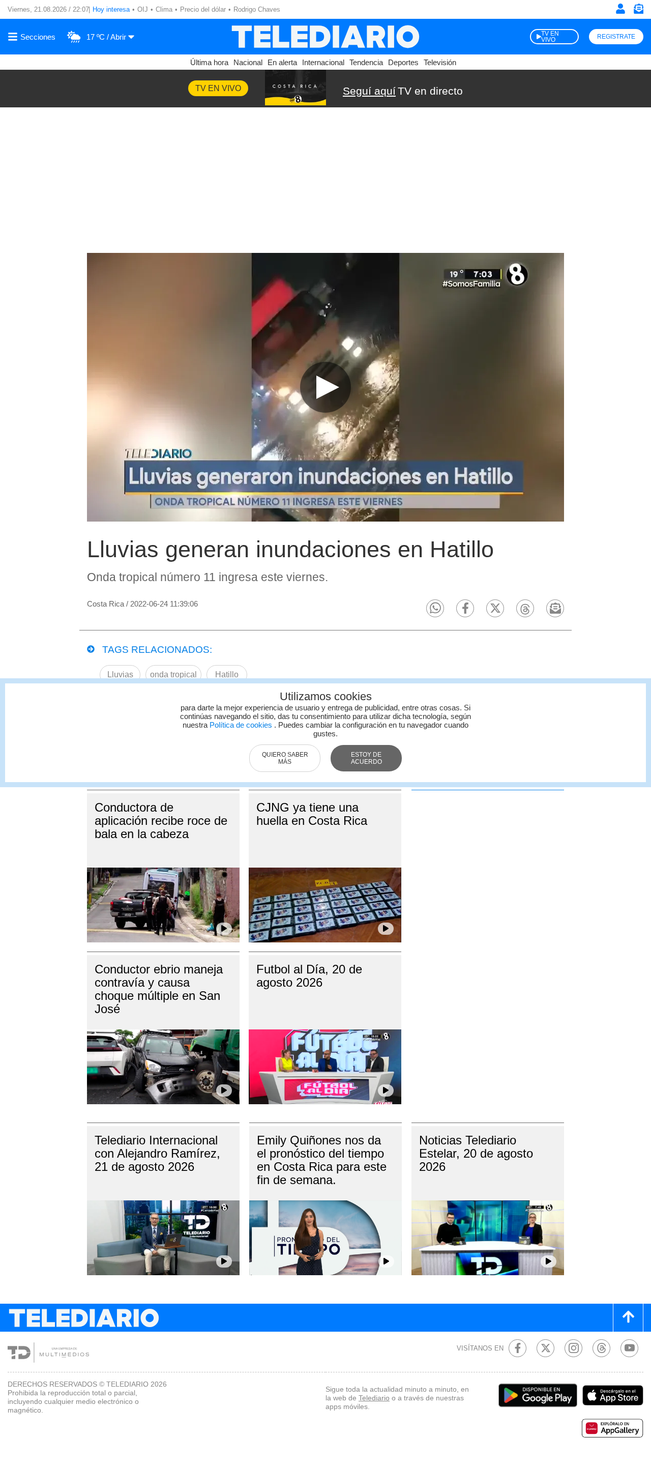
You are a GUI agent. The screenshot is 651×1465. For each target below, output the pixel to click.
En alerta (282, 62)
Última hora (209, 62)
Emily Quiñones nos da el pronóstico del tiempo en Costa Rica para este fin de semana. (322, 1160)
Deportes (403, 62)
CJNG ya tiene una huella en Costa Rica (311, 813)
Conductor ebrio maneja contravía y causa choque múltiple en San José (159, 989)
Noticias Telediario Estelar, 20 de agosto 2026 (476, 1153)
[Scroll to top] (628, 1318)
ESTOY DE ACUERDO (366, 758)
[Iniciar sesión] (620, 9)
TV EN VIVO (550, 36)
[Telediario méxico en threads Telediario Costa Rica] (601, 1348)
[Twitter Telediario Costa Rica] (545, 1348)
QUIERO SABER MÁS (285, 758)
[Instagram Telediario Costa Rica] (573, 1348)
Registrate (616, 36)
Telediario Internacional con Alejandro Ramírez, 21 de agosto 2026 (157, 1153)
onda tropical (173, 674)
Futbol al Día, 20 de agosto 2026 (309, 975)
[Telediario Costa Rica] (325, 36)
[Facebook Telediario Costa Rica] (517, 1348)
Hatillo (227, 674)
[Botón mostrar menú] (33, 37)
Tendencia (366, 62)
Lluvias (120, 674)
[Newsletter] (638, 11)
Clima (164, 9)
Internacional (323, 62)
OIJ (142, 9)
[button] (435, 608)
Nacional (247, 62)
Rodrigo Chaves (256, 9)
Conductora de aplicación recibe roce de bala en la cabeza (161, 820)
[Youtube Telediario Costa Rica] (629, 1348)
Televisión (440, 62)
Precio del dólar (203, 9)
